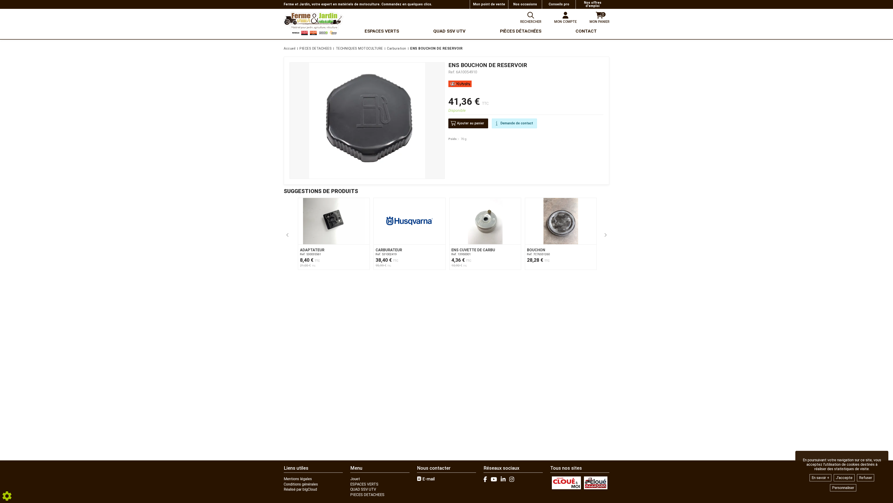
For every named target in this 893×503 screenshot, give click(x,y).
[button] (436, 48)
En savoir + (820, 478)
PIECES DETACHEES (367, 495)
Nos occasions (525, 4)
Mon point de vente (489, 4)
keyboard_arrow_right (605, 235)
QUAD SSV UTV (363, 489)
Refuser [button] (865, 478)
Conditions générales (301, 484)
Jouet (355, 479)
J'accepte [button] (844, 478)
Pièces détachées (520, 31)
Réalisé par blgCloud (300, 489)
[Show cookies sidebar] (7, 496)
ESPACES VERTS (364, 484)
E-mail (428, 479)
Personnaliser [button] (843, 488)
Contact (586, 31)
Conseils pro (559, 4)
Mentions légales (298, 479)
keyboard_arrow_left (287, 235)
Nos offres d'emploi (592, 4)
